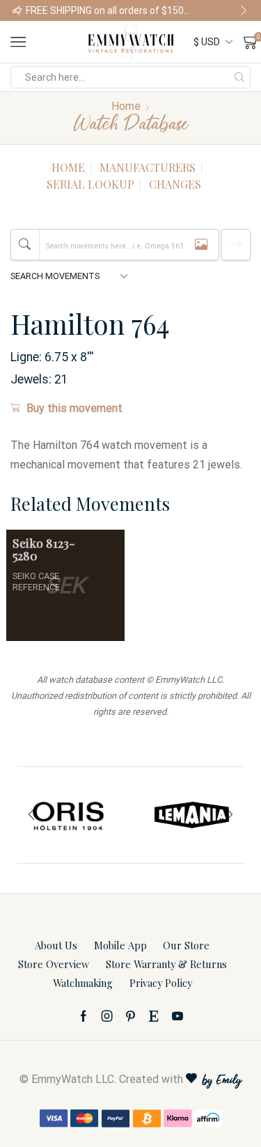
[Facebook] (83, 1016)
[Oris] (68, 815)
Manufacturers (148, 167)
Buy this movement (74, 408)
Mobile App (120, 945)
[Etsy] (153, 1016)
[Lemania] (192, 815)
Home (126, 106)
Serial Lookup (90, 184)
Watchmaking (83, 983)
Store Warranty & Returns (166, 964)
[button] (17, 10)
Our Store (186, 945)
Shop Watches (224, 10)
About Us (56, 945)
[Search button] (239, 77)
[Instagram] (107, 1016)
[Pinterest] (130, 1016)
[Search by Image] (201, 244)
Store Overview (53, 964)
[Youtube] (177, 1016)
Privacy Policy (160, 983)
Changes (175, 184)
